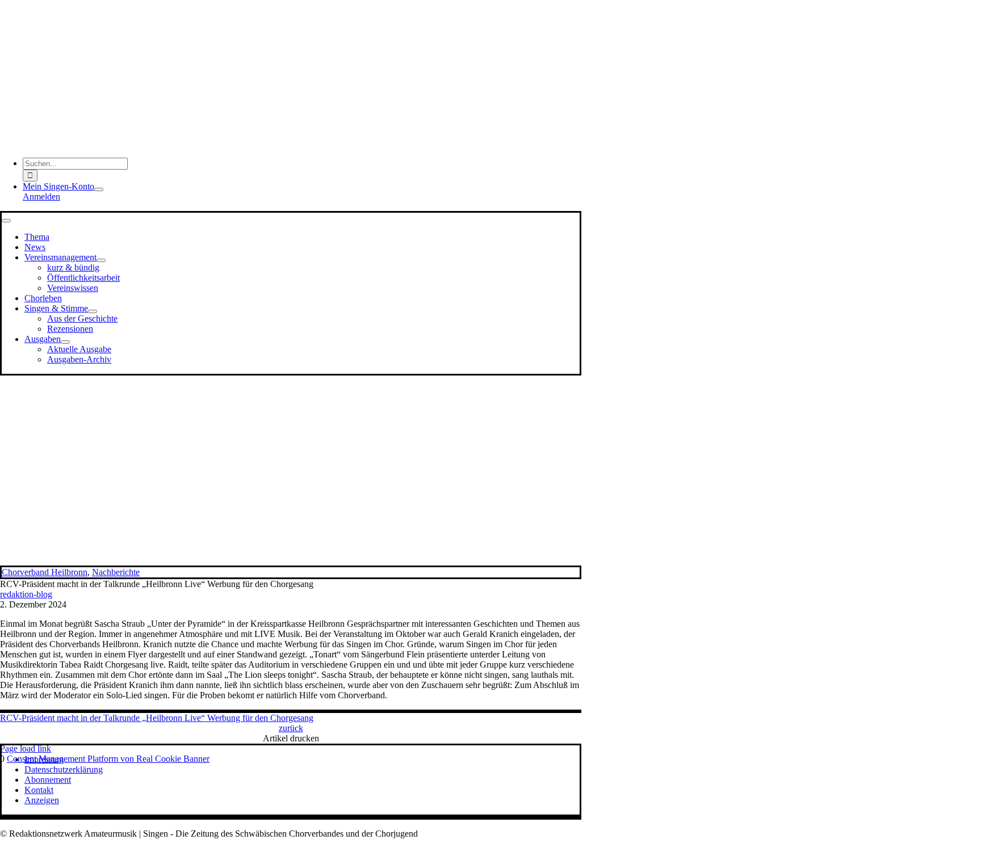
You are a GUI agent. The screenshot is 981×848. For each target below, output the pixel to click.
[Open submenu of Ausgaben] (65, 342)
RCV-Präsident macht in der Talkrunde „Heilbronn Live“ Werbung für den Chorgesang (156, 718)
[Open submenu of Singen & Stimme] (92, 311)
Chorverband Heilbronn (44, 572)
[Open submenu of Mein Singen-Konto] (98, 189)
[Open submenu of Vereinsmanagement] (101, 260)
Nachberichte (116, 572)
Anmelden (41, 196)
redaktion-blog (26, 594)
